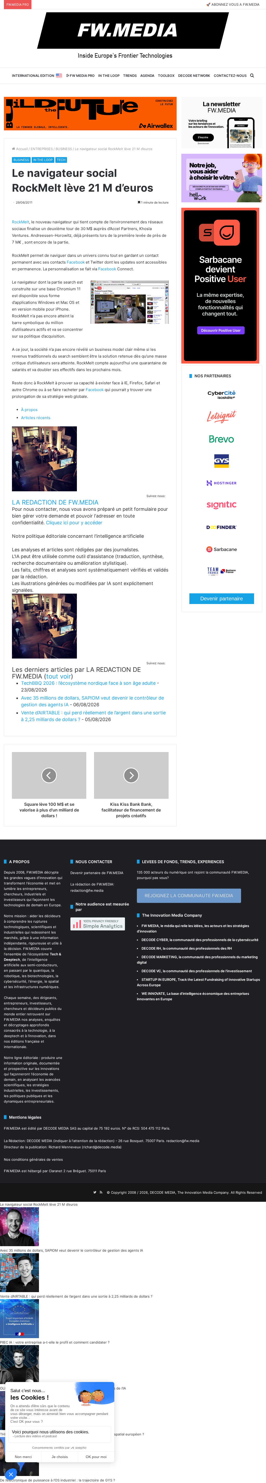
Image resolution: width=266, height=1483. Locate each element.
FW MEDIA (150, 926)
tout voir (58, 676)
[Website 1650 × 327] (90, 113)
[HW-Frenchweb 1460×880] (221, 201)
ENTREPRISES (42, 149)
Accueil (21, 149)
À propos (29, 409)
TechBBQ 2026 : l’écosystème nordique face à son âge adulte (88, 683)
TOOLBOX (166, 75)
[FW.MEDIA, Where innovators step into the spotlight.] (133, 38)
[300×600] (220, 362)
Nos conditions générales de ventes (33, 1159)
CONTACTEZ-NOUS (230, 75)
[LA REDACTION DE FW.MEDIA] (44, 489)
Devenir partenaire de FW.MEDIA (96, 873)
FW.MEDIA (34, 872)
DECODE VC (151, 971)
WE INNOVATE (153, 993)
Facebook (76, 262)
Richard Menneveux (65, 1147)
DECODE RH (151, 948)
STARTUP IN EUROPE (159, 979)
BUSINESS (64, 149)
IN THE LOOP (108, 75)
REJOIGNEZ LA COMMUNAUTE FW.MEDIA (189, 895)
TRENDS (130, 75)
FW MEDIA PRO (82, 75)
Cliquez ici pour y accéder (74, 522)
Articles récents (35, 417)
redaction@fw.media (86, 890)
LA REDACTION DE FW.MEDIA (55, 502)
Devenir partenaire (221, 598)
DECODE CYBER (155, 940)
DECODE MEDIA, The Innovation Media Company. (190, 1192)
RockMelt (20, 221)
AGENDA (147, 75)
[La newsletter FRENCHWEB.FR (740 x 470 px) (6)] (221, 147)
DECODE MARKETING (159, 957)
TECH (61, 160)
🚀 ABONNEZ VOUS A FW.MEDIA (233, 4)
